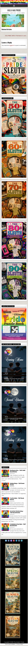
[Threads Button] (11, 541)
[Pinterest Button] (14, 541)
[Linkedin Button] (16, 541)
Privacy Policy (19, 644)
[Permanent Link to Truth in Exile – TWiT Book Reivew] (5, 501)
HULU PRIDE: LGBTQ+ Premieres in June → (16, 35)
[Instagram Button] (19, 541)
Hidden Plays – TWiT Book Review (17, 484)
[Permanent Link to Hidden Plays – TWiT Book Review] (5, 486)
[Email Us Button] (22, 541)
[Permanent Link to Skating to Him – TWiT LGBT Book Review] (5, 473)
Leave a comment (21, 13)
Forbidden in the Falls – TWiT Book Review (18, 524)
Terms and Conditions (10, 644)
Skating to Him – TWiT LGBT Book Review (17, 471)
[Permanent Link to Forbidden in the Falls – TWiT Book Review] (5, 527)
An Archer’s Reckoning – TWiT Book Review (16, 511)
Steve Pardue (6, 13)
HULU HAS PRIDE (14, 10)
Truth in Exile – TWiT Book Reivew (17, 498)
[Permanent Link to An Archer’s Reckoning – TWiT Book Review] (5, 514)
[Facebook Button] (9, 541)
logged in (11, 45)
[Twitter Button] (6, 541)
